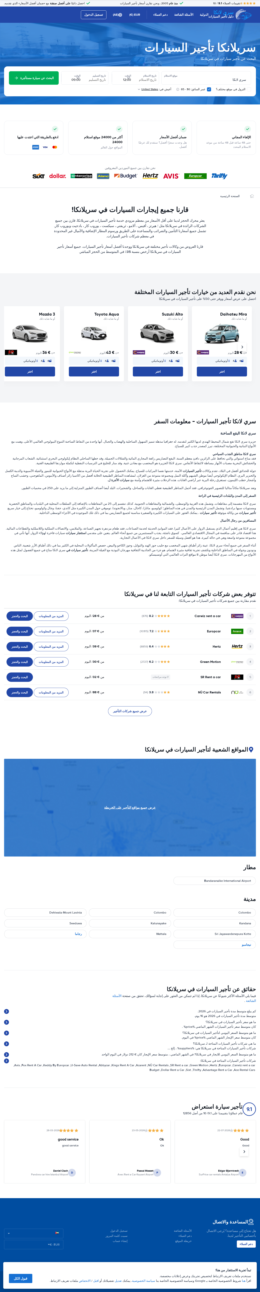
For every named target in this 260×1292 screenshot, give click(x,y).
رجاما (78, 934)
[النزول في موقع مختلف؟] (249, 89)
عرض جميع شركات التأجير (130, 711)
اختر (222, 371)
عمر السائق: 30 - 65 (193, 89)
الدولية (204, 14)
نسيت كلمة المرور (117, 1236)
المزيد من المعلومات (51, 616)
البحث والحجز (20, 616)
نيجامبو (246, 944)
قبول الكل (20, 1278)
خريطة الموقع (183, 1241)
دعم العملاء (160, 14)
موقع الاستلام (170, 76)
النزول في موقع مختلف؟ (231, 89)
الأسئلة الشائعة (183, 14)
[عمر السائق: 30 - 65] (209, 89)
